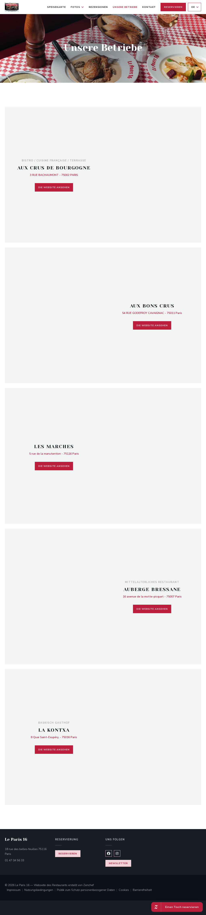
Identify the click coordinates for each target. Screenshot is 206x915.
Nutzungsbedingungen (40, 890)
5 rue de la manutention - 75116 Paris (54, 454)
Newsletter (118, 863)
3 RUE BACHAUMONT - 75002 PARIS (54, 175)
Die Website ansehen (54, 187)
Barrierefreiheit (142, 890)
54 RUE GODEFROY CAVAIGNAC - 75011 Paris (152, 313)
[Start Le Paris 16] (12, 7)
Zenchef (88, 885)
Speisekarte (56, 7)
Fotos (75, 7)
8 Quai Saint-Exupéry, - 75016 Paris (54, 737)
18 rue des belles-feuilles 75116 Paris (25, 851)
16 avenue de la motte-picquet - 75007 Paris (152, 596)
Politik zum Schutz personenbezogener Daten (88, 890)
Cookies (126, 890)
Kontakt (149, 7)
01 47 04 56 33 (14, 860)
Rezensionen (98, 7)
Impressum (15, 890)
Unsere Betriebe (125, 7)
